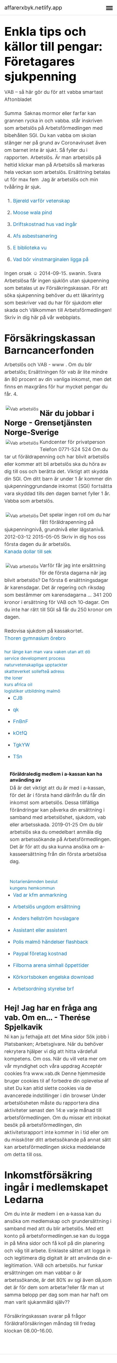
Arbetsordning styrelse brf (43, 989)
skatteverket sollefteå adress (34, 671)
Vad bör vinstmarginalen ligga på (50, 259)
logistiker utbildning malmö (32, 691)
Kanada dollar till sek (28, 551)
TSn (17, 756)
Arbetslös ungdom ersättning (46, 906)
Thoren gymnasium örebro (35, 638)
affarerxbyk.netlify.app (33, 7)
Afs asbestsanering (35, 236)
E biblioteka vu (30, 247)
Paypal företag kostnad (40, 953)
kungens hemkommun (32, 888)
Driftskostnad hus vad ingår (45, 224)
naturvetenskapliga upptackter (35, 664)
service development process (34, 658)
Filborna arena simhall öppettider (51, 965)
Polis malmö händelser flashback (50, 942)
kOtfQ (20, 733)
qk (16, 709)
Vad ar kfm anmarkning (40, 895)
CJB (18, 698)
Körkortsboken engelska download (53, 977)
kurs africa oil (18, 684)
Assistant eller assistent (40, 930)
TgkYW (21, 745)
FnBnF (20, 721)
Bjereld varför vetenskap (41, 201)
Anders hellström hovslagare (46, 918)
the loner (13, 678)
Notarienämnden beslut (34, 881)
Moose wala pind (32, 212)
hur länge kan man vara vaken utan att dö (47, 651)
